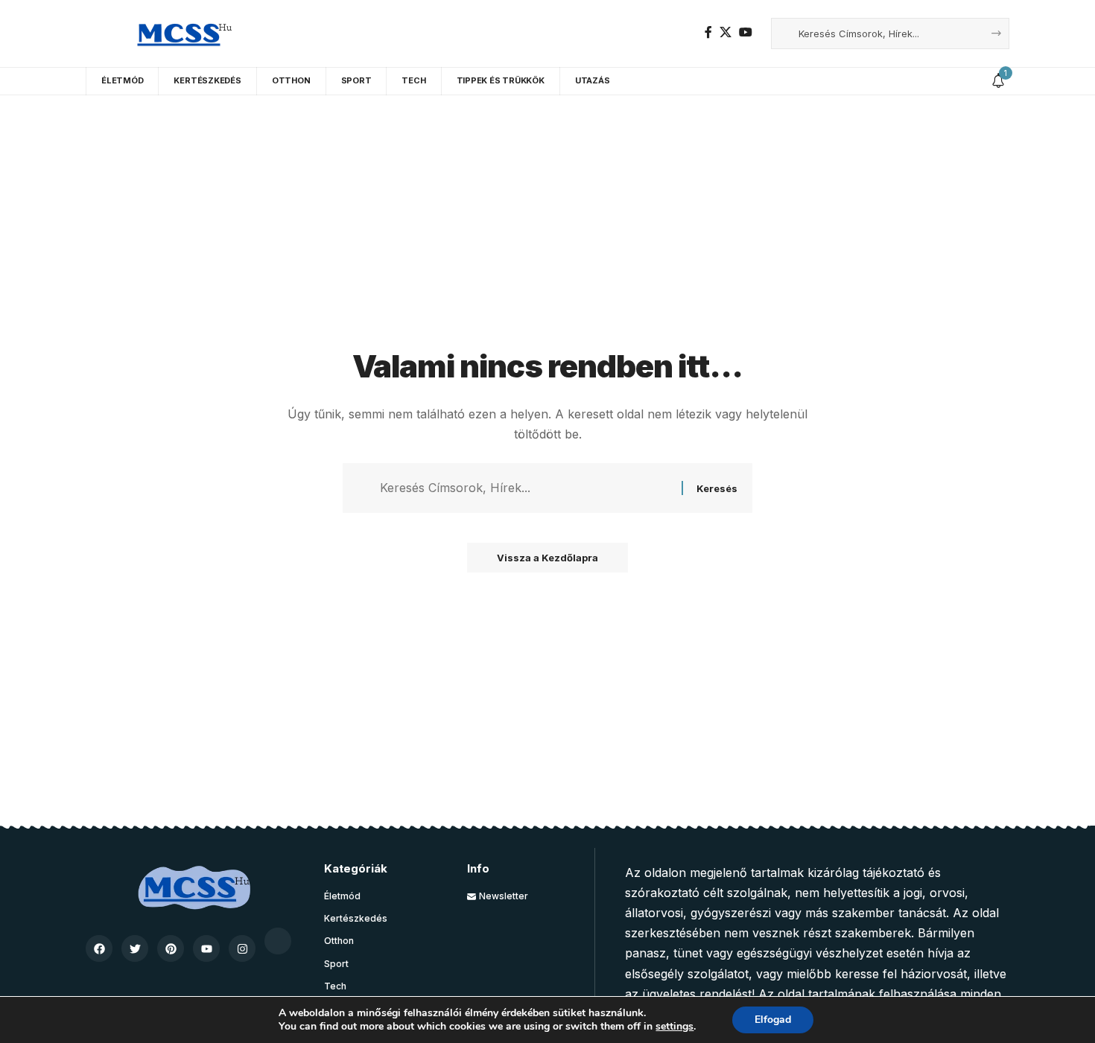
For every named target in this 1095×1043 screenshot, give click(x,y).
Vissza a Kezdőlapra (547, 558)
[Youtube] (206, 948)
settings (675, 1026)
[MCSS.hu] (179, 33)
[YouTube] (745, 32)
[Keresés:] (525, 488)
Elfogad (773, 1019)
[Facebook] (708, 32)
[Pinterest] (170, 948)
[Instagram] (242, 948)
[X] (725, 32)
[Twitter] (134, 948)
